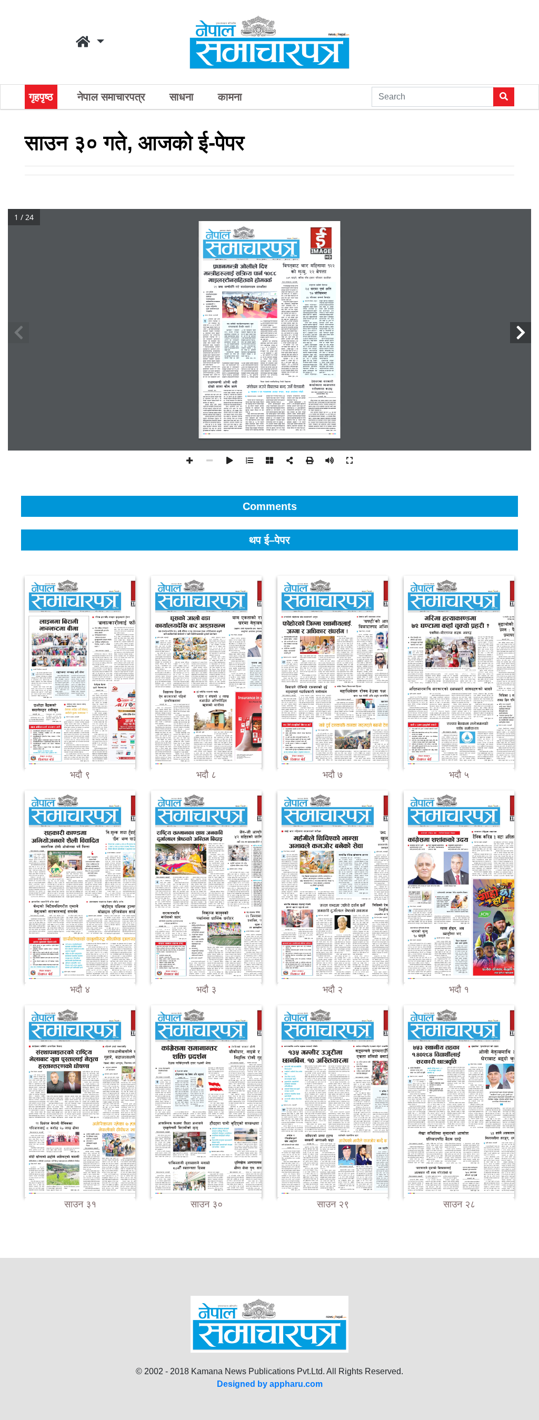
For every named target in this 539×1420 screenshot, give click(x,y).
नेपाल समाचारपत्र (111, 97)
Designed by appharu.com (270, 1383)
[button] (90, 42)
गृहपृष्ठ (41, 97)
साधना (181, 97)
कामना (230, 97)
